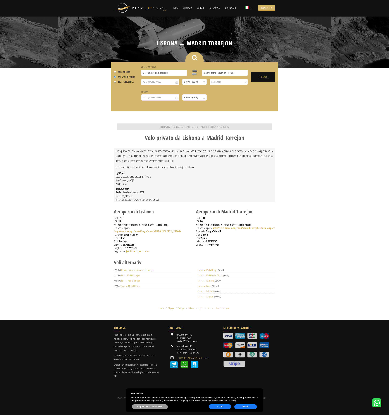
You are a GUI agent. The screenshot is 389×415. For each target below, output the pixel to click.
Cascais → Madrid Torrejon (130, 286)
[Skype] (194, 367)
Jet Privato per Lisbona (138, 251)
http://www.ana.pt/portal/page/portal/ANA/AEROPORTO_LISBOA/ (147, 231)
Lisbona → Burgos (204, 286)
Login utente (123, 398)
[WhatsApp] (376, 406)
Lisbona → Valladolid (206, 291)
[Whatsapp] (184, 367)
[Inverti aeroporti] (194, 73)
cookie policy (230, 400)
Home (175, 7)
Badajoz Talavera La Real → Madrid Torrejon (137, 270)
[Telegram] (174, 367)
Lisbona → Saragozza (205, 296)
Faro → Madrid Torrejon (130, 280)
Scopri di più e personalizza (150, 406)
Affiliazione (215, 7)
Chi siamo (187, 7)
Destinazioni (230, 7)
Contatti (200, 7)
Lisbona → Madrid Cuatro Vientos (210, 275)
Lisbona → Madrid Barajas (207, 270)
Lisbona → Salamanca (206, 280)
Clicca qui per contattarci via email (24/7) (192, 357)
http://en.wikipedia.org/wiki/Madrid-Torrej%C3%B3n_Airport (244, 228)
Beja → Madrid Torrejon (130, 275)
